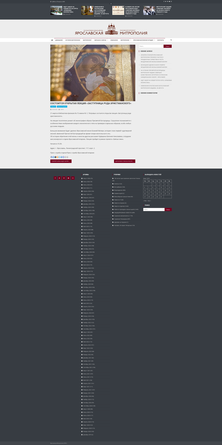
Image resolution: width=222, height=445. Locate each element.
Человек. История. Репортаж (122, 225)
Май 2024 (86, 265)
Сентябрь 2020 (87, 406)
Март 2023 (86, 310)
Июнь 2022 (86, 338)
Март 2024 (86, 271)
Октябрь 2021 (87, 364)
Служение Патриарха (120, 219)
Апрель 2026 (87, 191)
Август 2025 (86, 217)
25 (165, 193)
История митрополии (72, 40)
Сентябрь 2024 (87, 252)
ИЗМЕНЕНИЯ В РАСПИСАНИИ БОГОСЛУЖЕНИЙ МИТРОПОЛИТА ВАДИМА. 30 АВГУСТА (101, 10)
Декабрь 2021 (87, 358)
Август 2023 (86, 294)
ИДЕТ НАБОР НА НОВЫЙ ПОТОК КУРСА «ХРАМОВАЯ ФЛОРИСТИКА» (70, 9)
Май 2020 (86, 418)
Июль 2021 (86, 374)
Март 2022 (86, 348)
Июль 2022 (86, 335)
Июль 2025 (86, 220)
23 (157, 193)
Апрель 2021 (87, 383)
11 (165, 187)
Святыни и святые (100, 40)
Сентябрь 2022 (87, 329)
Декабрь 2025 (87, 204)
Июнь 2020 (86, 415)
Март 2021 (86, 386)
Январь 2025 (87, 239)
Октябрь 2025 (87, 210)
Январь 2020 (87, 431)
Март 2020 (86, 425)
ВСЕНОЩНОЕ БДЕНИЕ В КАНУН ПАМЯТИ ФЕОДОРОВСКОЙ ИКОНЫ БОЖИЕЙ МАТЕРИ (154, 66)
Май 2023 (86, 303)
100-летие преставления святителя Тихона (127, 178)
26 (169, 193)
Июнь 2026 (86, 185)
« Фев (145, 201)
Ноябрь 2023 (87, 284)
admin (62, 109)
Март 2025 (86, 233)
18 (165, 190)
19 (169, 190)
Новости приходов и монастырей (124, 209)
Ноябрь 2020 (87, 399)
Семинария (114, 40)
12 (169, 187)
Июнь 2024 (86, 261)
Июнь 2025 (86, 223)
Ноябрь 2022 (87, 322)
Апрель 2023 (87, 306)
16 (157, 190)
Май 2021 (86, 380)
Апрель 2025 (87, 229)
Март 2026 (86, 194)
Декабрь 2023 (87, 281)
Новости (53, 106)
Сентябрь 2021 (87, 367)
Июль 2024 (86, 258)
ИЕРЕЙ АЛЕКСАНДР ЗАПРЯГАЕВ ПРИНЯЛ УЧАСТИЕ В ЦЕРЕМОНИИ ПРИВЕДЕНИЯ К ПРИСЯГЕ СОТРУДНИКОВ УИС (62, 161)
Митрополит (87, 40)
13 (145, 190)
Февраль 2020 (87, 428)
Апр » (149, 201)
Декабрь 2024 (87, 242)
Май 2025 (86, 226)
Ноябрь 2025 (87, 207)
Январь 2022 (87, 354)
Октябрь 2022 (87, 326)
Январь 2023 (87, 316)
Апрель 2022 (87, 345)
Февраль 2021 (87, 390)
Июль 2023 (86, 297)
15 (153, 190)
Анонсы (116, 184)
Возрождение (118, 190)
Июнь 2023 (86, 300)
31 (161, 197)
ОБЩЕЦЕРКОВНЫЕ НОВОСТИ (123, 212)
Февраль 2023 (87, 313)
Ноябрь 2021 (87, 361)
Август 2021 (86, 370)
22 (153, 193)
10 (161, 187)
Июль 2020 (86, 412)
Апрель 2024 (87, 268)
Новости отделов (62, 106)
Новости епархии (119, 203)
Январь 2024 (87, 278)
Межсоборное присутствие (122, 196)
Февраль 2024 (87, 274)
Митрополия (125, 40)
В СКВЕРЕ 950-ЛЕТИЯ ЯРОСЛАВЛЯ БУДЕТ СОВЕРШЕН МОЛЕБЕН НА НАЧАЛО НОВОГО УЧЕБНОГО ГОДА (132, 10)
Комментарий (118, 193)
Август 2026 (86, 178)
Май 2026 (86, 188)
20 (145, 193)
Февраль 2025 (87, 236)
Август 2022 (86, 332)
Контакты (160, 40)
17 (161, 190)
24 (161, 193)
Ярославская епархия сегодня (143, 40)
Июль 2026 (86, 181)
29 (153, 197)
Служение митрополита (121, 216)
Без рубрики (118, 187)
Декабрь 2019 (87, 434)
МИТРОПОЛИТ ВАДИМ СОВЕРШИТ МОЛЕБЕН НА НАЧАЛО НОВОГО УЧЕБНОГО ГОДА (163, 9)
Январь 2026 (87, 201)
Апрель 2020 (87, 422)
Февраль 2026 (87, 197)
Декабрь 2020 (87, 396)
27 (145, 197)
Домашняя (59, 40)
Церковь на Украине (120, 222)
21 (149, 193)
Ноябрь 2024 (87, 245)
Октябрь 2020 (87, 402)
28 (149, 197)
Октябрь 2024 (87, 249)
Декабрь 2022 (87, 319)
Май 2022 (86, 342)
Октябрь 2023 (87, 287)
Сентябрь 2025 (87, 213)
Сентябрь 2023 (87, 290)
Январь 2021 (87, 393)
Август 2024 (86, 255)
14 (149, 190)
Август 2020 (86, 409)
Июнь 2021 (86, 377)
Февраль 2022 (87, 351)
